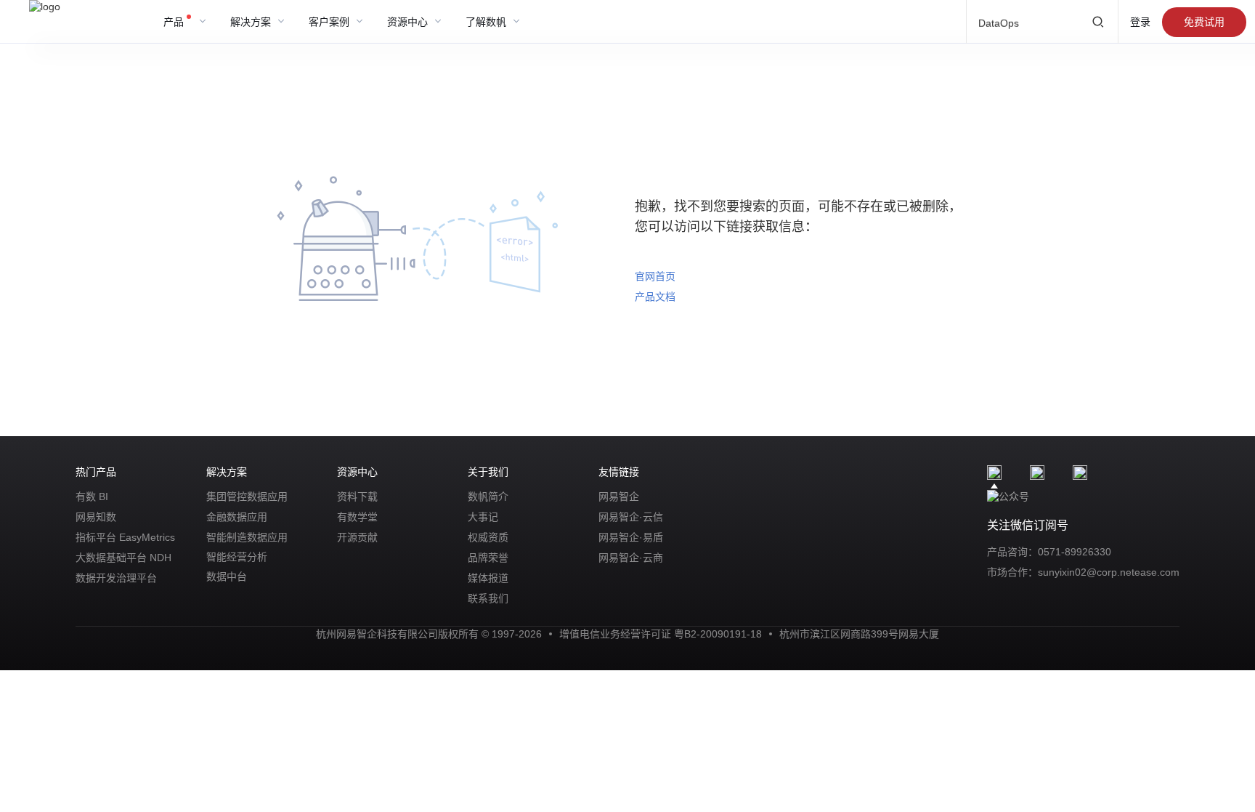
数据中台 (226, 576)
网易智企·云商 (630, 557)
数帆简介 (488, 496)
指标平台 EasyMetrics (125, 537)
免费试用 (1204, 22)
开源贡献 (357, 537)
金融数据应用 (236, 517)
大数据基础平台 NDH (123, 557)
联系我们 (488, 598)
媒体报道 (488, 578)
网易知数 (96, 517)
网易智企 (618, 496)
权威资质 (488, 537)
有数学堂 (357, 517)
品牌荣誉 (488, 557)
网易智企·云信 (630, 517)
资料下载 (357, 496)
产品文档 (655, 296)
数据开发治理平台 (116, 578)
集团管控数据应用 (247, 496)
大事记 (483, 517)
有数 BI (92, 496)
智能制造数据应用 (247, 537)
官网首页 (655, 276)
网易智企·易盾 (630, 537)
